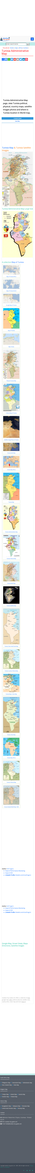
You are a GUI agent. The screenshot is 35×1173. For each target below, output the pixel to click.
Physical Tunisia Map (11, 380)
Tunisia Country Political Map (11, 671)
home (12, 48)
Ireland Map (13, 1094)
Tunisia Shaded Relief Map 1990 (11, 807)
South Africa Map (5, 1077)
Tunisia (8, 1011)
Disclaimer (7, 1167)
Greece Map (3, 1101)
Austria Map (22, 1094)
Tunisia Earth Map (11, 453)
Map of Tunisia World (11, 291)
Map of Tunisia (18, 262)
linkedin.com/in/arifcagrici (23, 875)
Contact (2, 1112)
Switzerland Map (16, 1082)
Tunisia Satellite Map (11, 605)
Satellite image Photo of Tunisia (11, 440)
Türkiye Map (5, 1094)
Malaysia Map (16, 1106)
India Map (16, 1085)
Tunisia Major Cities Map (11, 694)
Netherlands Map (27, 1082)
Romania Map (26, 1106)
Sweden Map (5, 1096)
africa (20, 48)
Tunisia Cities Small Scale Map (11, 646)
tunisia (26, 48)
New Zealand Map (7, 1085)
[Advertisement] (17, 18)
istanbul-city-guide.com (11, 1121)
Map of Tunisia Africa (11, 276)
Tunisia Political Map (11, 558)
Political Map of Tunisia (11, 413)
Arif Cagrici (10, 869)
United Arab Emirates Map (9, 1108)
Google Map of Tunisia (11, 305)
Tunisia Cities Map (11, 734)
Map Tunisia (11, 346)
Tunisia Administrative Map (11, 532)
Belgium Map (3, 1089)
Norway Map (21, 1108)
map (16, 48)
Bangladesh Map (6, 1106)
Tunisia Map (7, 147)
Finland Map (14, 1096)
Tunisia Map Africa (11, 469)
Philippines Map (6, 1082)
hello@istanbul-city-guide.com (14, 1124)
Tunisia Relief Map (11, 583)
